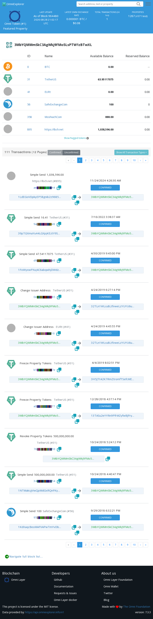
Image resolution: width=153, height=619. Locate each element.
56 (28, 104)
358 (29, 117)
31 (28, 79)
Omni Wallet (111, 586)
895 (29, 129)
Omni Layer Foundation (118, 579)
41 (28, 92)
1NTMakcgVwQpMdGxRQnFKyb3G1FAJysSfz (39, 490)
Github (58, 579)
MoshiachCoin (53, 117)
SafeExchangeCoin (56, 104)
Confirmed (55, 152)
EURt (48, 92)
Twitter (108, 593)
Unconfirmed (71, 152)
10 (134, 160)
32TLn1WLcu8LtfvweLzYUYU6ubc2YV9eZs (112, 306)
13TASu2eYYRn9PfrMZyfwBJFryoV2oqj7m (112, 415)
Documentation (63, 586)
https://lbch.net (54, 129)
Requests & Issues (65, 593)
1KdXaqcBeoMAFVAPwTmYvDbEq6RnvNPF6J (39, 527)
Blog (106, 600)
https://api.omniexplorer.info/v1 (44, 612)
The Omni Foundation (136, 606)
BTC (47, 67)
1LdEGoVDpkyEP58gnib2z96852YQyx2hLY (39, 196)
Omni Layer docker (65, 600)
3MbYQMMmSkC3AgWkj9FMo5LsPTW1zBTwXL (112, 196)
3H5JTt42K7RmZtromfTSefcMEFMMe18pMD (112, 379)
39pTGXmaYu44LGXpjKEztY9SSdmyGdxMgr (39, 233)
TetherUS (50, 79)
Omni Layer (18, 579)
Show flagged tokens (75, 138)
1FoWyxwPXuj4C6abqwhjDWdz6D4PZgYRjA (39, 269)
